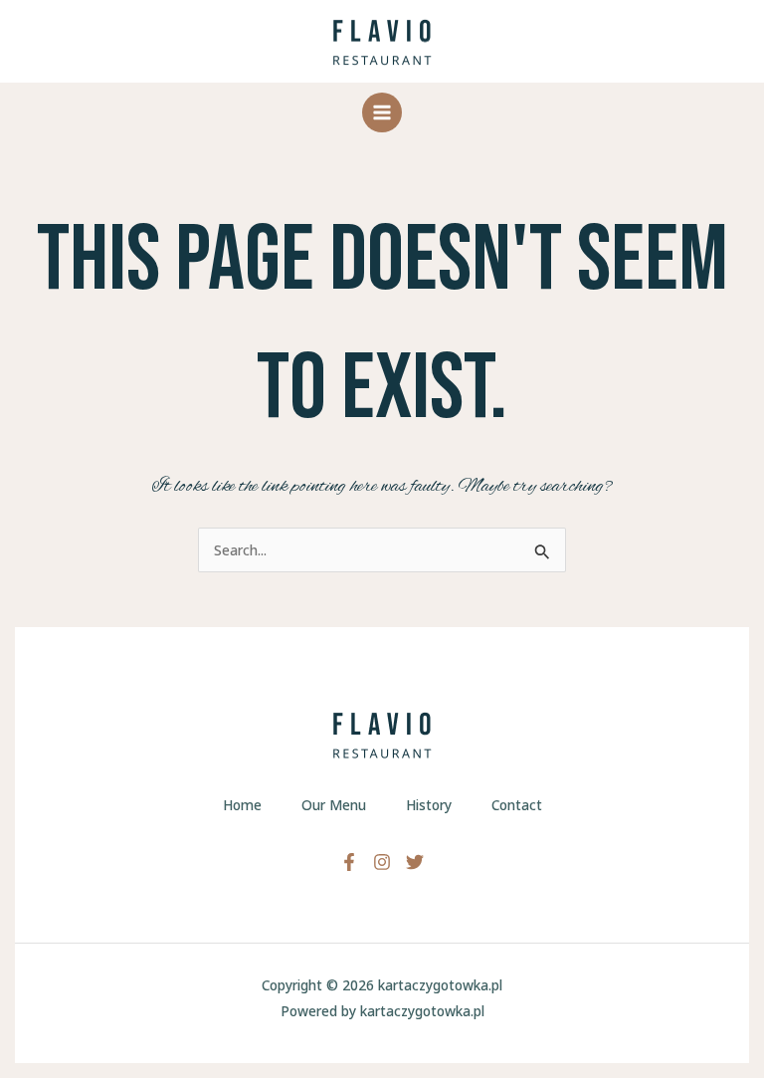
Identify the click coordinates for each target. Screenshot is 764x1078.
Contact (516, 804)
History (429, 804)
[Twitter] (415, 862)
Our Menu (333, 804)
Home (242, 804)
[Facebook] (349, 862)
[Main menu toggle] (382, 113)
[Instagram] (382, 862)
